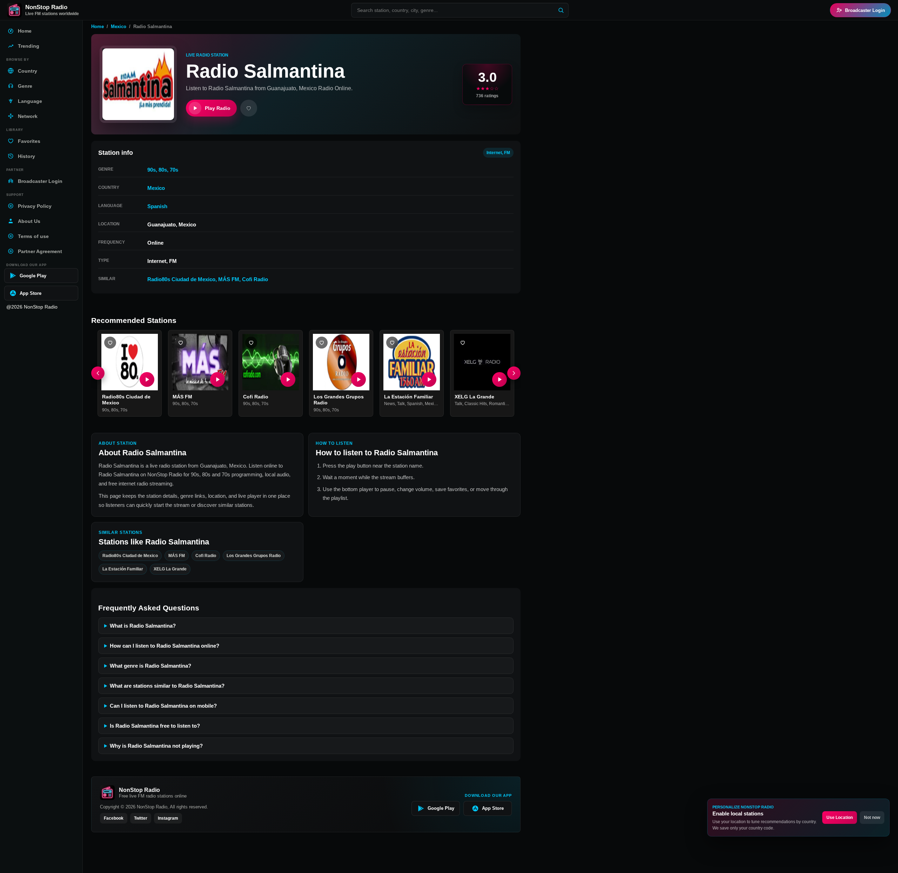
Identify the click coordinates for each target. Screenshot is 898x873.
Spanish (157, 206)
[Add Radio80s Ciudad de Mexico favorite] (110, 343)
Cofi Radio (255, 279)
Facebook (113, 818)
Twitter (140, 818)
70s (174, 170)
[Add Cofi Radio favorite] (251, 343)
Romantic (498, 404)
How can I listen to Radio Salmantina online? (164, 646)
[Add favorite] (248, 108)
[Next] (514, 373)
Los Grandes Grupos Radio (254, 555)
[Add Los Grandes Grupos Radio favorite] (322, 343)
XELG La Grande (474, 396)
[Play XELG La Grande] (499, 379)
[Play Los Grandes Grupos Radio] (358, 379)
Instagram (168, 818)
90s (151, 170)
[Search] (561, 10)
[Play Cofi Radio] (288, 379)
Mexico (118, 26)
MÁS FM (228, 279)
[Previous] (98, 373)
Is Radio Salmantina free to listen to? (155, 726)
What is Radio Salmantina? (143, 626)
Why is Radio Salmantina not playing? (156, 746)
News (389, 404)
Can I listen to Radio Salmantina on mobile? (163, 706)
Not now (872, 817)
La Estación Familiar (408, 396)
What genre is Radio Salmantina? (150, 666)
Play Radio (217, 108)
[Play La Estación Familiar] (429, 379)
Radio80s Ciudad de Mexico (181, 279)
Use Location (839, 817)
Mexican (433, 404)
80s (163, 170)
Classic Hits (475, 404)
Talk (401, 404)
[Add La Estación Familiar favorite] (392, 343)
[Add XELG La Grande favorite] (463, 343)
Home (97, 26)
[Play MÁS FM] (217, 379)
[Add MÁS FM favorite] (181, 343)
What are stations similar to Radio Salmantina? (167, 686)
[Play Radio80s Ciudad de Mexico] (147, 379)
